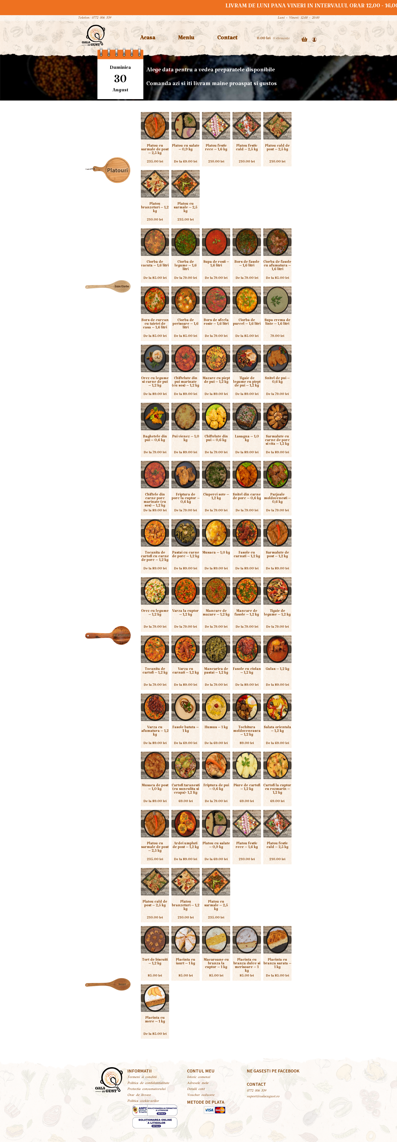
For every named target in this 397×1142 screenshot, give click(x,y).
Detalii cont (196, 1089)
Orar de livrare (139, 1095)
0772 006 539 (256, 1090)
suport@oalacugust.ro (263, 1096)
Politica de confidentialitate (148, 1083)
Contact (227, 39)
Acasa (147, 39)
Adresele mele (197, 1083)
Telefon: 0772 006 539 (94, 18)
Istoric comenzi (198, 1077)
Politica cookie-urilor (143, 1101)
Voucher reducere (200, 1095)
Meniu (186, 39)
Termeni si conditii (141, 1077)
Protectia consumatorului (146, 1089)
